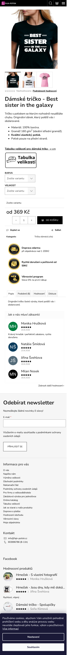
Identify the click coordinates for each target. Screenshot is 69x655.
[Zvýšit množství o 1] (31, 220)
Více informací (10, 629)
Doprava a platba (11, 511)
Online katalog (10, 500)
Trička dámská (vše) (43, 236)
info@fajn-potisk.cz (17, 538)
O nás (6, 470)
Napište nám (9, 473)
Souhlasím (33, 647)
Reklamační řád (10, 485)
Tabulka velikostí (11, 503)
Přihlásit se (15, 446)
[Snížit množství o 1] (16, 220)
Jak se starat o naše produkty (17, 507)
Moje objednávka (11, 522)
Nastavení (33, 637)
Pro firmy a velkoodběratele (17, 492)
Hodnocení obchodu (13, 515)
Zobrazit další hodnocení (50, 385)
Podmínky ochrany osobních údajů (20, 488)
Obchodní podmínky (13, 481)
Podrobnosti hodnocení (45, 90)
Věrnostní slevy (11, 518)
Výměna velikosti (11, 477)
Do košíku (52, 220)
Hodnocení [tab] (39, 293)
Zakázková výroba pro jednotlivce (19, 496)
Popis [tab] (11, 293)
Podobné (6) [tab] (24, 293)
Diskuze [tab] (52, 293)
